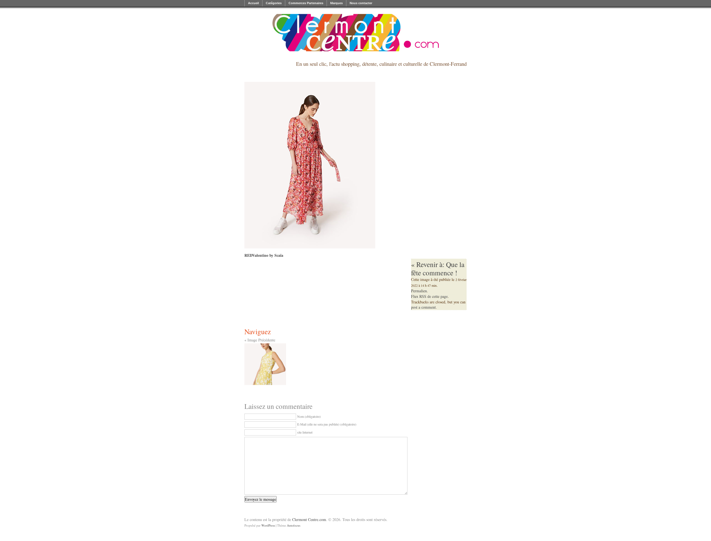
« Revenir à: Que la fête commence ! (437, 268)
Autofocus (293, 525)
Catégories (274, 3)
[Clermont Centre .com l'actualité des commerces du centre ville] (355, 32)
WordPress (268, 525)
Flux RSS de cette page (429, 296)
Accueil (253, 3)
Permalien (419, 290)
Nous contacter (361, 3)
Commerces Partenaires (306, 3)
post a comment (423, 307)
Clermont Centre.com (309, 519)
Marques (336, 3)
